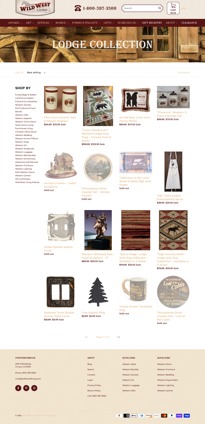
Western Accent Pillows (26, 138)
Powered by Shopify (47, 415)
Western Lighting (23, 169)
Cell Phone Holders (24, 98)
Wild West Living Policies (27, 182)
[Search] (160, 8)
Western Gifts (21, 115)
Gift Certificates (22, 179)
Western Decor (164, 364)
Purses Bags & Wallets (25, 94)
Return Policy (94, 390)
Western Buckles (130, 369)
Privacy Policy (94, 385)
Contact (91, 374)
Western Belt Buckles (25, 155)
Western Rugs (22, 142)
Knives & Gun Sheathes (26, 101)
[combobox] (140, 8)
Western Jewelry (23, 105)
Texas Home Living (24, 125)
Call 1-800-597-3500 (96, 396)
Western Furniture (24, 165)
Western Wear (129, 364)
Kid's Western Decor (25, 172)
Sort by (19, 72)
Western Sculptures (24, 148)
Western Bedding (23, 135)
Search (90, 369)
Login (90, 380)
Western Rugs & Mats (167, 380)
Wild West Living (29, 415)
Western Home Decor (25, 121)
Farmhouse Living (24, 128)
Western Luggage (23, 152)
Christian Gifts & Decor (26, 132)
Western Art (21, 145)
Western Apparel (23, 118)
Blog (89, 364)
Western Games (23, 175)
